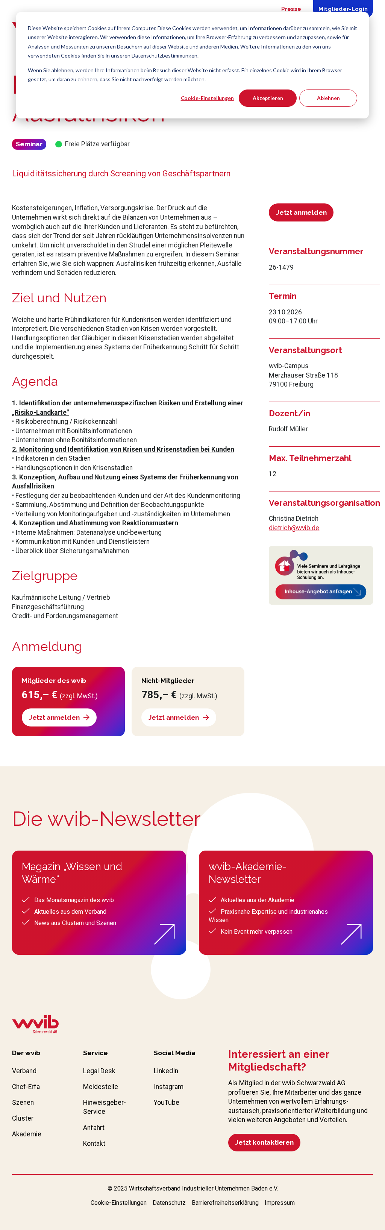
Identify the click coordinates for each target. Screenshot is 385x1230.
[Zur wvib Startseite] (35, 1025)
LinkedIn (166, 1071)
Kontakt (94, 1143)
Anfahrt (94, 1127)
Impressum (280, 1202)
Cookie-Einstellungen (207, 98)
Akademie (26, 1134)
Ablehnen (328, 98)
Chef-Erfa (26, 1086)
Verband (24, 1071)
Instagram (168, 1086)
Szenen (23, 1102)
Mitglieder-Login (343, 9)
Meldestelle (100, 1086)
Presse (291, 9)
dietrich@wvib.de (294, 528)
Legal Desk (99, 1071)
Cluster (22, 1118)
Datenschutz (169, 1202)
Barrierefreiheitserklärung (225, 1202)
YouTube (166, 1102)
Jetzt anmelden (301, 212)
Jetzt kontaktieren (264, 1142)
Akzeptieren (268, 98)
